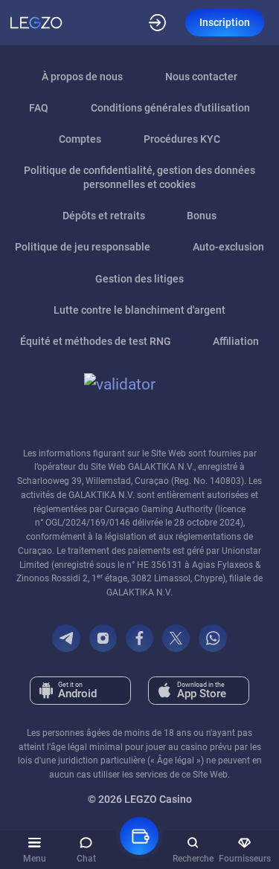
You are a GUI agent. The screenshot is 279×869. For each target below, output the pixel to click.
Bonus (202, 216)
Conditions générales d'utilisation (170, 108)
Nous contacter (201, 77)
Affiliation (236, 341)
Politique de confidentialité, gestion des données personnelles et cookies (139, 177)
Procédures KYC (182, 139)
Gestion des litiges (139, 279)
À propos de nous (82, 77)
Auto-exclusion (228, 247)
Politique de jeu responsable (82, 247)
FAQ (38, 108)
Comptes (80, 139)
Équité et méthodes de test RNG (95, 341)
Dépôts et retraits (103, 216)
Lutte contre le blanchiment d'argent (139, 310)
